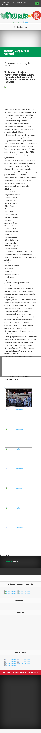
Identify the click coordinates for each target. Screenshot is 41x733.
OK (37, 3)
